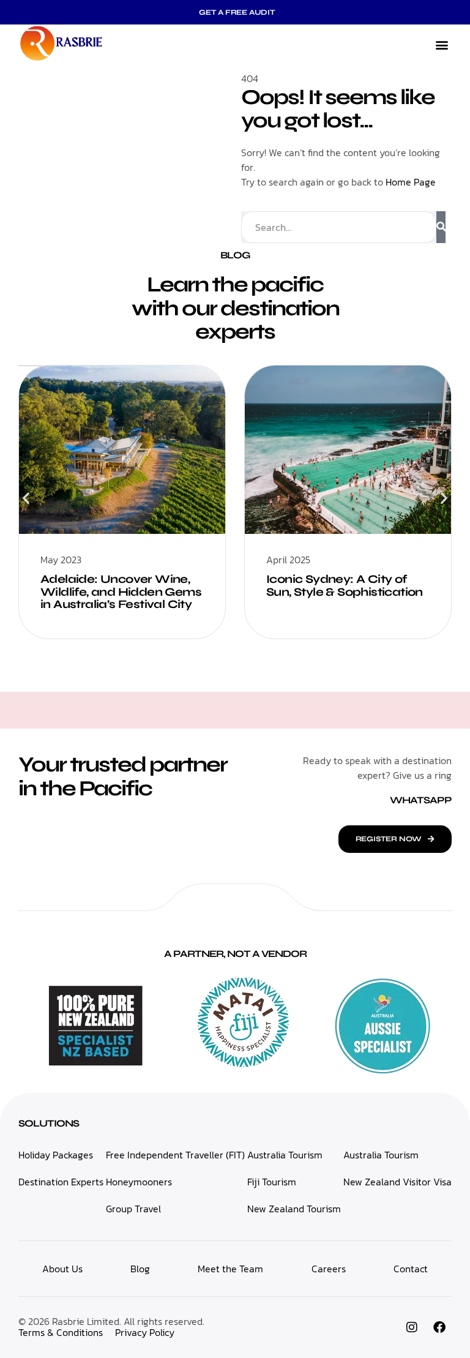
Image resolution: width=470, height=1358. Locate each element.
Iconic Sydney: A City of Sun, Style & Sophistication (344, 585)
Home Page (411, 181)
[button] (441, 45)
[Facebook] (439, 1327)
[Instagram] (412, 1327)
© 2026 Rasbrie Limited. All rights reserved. (111, 1321)
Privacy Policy (144, 1332)
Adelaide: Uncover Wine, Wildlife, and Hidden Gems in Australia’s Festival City (120, 592)
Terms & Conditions (60, 1332)
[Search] (441, 227)
